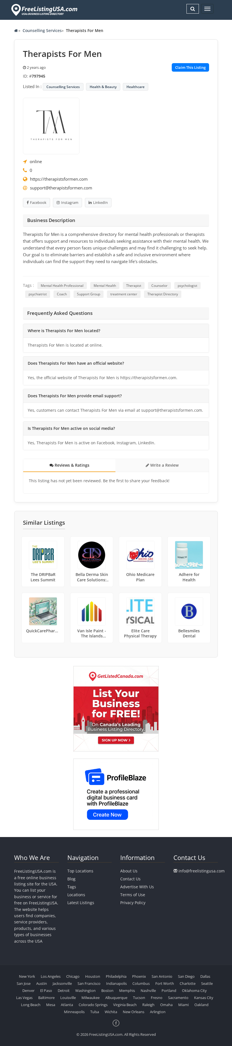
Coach (62, 294)
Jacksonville (62, 983)
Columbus (141, 983)
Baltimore (46, 997)
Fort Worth (164, 983)
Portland (169, 990)
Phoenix (139, 976)
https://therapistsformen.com (59, 179)
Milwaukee (90, 997)
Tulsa (94, 1011)
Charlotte (188, 983)
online (36, 161)
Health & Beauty (103, 86)
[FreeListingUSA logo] (44, 10)
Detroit (64, 990)
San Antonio (162, 976)
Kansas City (203, 997)
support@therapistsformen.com (61, 188)
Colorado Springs (93, 1004)
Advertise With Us (137, 886)
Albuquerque (116, 997)
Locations (76, 894)
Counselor (159, 285)
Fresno (156, 997)
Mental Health (105, 285)
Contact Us (130, 878)
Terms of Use (132, 894)
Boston (107, 990)
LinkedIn (100, 202)
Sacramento (178, 997)
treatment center (123, 294)
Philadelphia (116, 976)
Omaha (166, 1004)
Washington (85, 990)
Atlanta (67, 1004)
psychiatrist (38, 294)
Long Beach (30, 1004)
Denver (28, 990)
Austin (41, 983)
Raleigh (148, 1004)
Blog (71, 878)
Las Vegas (24, 997)
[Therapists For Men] (51, 125)
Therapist (133, 285)
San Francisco (89, 983)
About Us (129, 871)
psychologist (187, 285)
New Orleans (133, 1011)
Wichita (111, 1011)
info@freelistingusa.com (202, 871)
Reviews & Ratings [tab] (71, 465)
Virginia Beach (125, 1004)
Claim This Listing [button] (190, 67)
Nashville (148, 990)
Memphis (127, 990)
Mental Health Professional (62, 285)
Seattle (207, 983)
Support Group (88, 294)
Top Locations (80, 871)
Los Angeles (51, 976)
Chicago (73, 976)
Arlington (158, 1011)
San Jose (24, 983)
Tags (71, 886)
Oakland (201, 1004)
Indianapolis (116, 983)
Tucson (139, 997)
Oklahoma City (194, 990)
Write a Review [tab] (164, 465)
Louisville (68, 997)
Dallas (205, 976)
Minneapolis (74, 1011)
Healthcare (135, 86)
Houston (92, 976)
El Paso (46, 990)
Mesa (50, 1004)
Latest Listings (80, 902)
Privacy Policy (132, 902)
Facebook (38, 202)
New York (27, 976)
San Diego (186, 976)
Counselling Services (42, 30)
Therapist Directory (162, 294)
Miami (183, 1004)
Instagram (69, 202)
